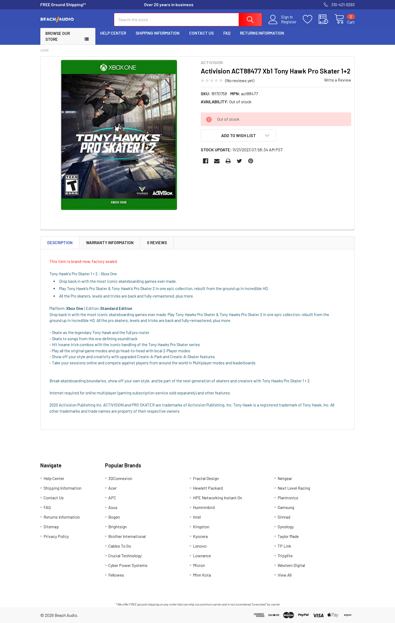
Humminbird (204, 507)
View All (285, 574)
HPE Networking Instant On (217, 497)
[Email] (217, 161)
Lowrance (202, 555)
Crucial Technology (125, 555)
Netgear (285, 478)
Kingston (201, 526)
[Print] (228, 161)
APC (112, 497)
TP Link (284, 545)
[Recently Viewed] (327, 19)
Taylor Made (288, 536)
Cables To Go (119, 545)
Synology (286, 526)
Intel (197, 516)
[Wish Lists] (311, 19)
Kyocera (200, 536)
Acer (112, 487)
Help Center (113, 33)
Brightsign (117, 526)
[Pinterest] (251, 161)
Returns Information (262, 33)
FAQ (226, 33)
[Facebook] (205, 161)
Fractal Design (206, 478)
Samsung (286, 507)
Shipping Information (157, 33)
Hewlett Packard (208, 487)
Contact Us (201, 33)
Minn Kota (202, 574)
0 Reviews (157, 242)
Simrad (284, 516)
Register (288, 21)
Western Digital (291, 565)
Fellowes (116, 574)
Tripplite (285, 555)
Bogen (114, 516)
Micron (199, 565)
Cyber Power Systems (128, 565)
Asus (112, 507)
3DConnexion (120, 478)
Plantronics (288, 497)
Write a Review (337, 79)
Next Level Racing (294, 487)
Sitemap (51, 526)
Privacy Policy (56, 536)
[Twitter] (239, 161)
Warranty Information (110, 242)
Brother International (127, 536)
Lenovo (200, 545)
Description (60, 242)
